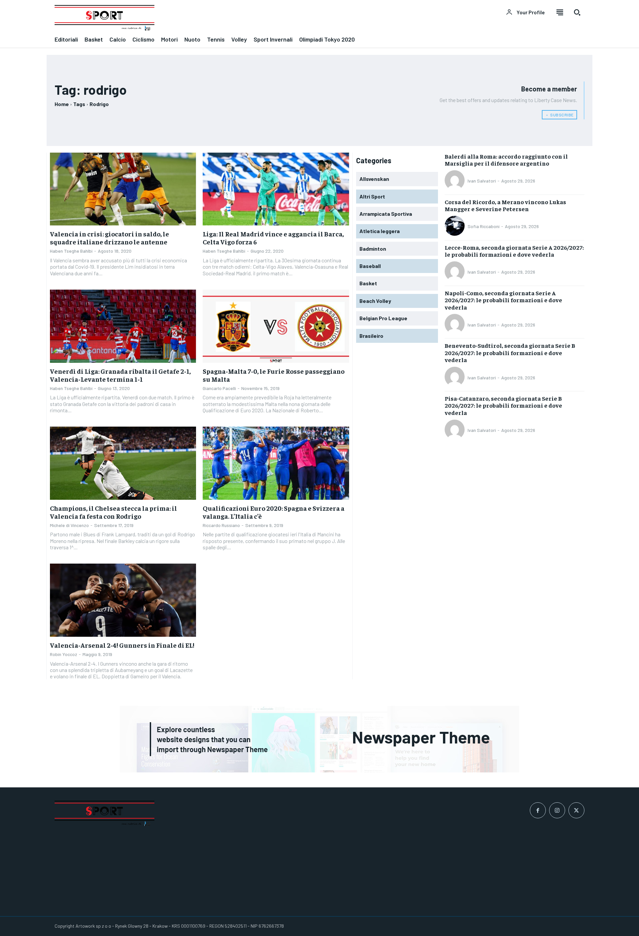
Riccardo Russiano (221, 525)
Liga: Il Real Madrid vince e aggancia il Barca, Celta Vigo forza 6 (273, 237)
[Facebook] (538, 810)
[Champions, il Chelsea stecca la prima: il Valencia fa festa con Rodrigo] (123, 463)
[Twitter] (576, 810)
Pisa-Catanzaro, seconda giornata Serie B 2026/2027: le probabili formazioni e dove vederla (503, 405)
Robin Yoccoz (63, 654)
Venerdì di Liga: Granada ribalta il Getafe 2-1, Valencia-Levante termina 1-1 (120, 375)
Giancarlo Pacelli (219, 388)
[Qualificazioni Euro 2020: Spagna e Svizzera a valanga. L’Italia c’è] (276, 463)
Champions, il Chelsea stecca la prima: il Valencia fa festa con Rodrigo (113, 512)
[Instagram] (557, 810)
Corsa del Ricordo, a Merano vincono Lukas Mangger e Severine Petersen (505, 205)
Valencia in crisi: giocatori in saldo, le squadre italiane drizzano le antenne (109, 237)
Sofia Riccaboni (484, 226)
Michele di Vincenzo (69, 525)
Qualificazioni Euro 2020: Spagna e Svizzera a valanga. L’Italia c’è (273, 512)
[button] (577, 12)
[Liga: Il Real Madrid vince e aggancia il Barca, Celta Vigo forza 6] (276, 189)
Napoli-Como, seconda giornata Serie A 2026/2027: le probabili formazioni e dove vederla (503, 300)
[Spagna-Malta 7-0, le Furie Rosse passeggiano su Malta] (276, 326)
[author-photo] (456, 181)
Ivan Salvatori (482, 181)
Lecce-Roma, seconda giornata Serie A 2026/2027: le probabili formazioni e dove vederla (514, 250)
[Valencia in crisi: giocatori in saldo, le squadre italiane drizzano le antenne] (123, 189)
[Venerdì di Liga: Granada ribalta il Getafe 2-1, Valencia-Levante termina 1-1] (123, 326)
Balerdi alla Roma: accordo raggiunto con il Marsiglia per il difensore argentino (506, 159)
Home (62, 104)
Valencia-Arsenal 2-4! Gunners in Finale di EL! (122, 645)
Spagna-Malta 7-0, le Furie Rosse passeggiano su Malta (273, 375)
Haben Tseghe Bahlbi (71, 251)
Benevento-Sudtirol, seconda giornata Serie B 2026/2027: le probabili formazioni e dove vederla (510, 352)
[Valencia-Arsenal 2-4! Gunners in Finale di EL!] (123, 600)
